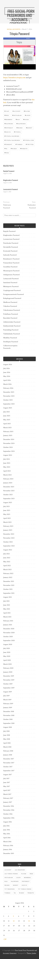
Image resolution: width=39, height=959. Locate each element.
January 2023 (7, 530)
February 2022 (8, 573)
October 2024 (8, 447)
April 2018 (7, 743)
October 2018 (7, 719)
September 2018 (8, 723)
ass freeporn (20, 870)
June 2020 (6, 652)
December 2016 (8, 806)
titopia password (11, 136)
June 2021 (6, 605)
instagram (17, 115)
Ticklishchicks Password (11, 334)
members (8, 119)
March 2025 (7, 427)
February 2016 (8, 845)
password (8, 123)
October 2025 (8, 400)
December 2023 (8, 487)
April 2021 (7, 613)
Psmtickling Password (10, 330)
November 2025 (9, 396)
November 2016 (8, 810)
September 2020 (9, 640)
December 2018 (8, 711)
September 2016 (8, 818)
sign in (7, 132)
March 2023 (7, 522)
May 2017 (6, 786)
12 (14, 921)
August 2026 (7, 364)
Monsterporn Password (11, 271)
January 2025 (7, 435)
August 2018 (7, 727)
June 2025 (6, 416)
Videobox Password (10, 306)
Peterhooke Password (10, 243)
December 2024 (8, 439)
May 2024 (6, 467)
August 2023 (7, 502)
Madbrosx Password (10, 302)
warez (14, 148)
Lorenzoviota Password (10, 189)
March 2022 (7, 569)
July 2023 (6, 506)
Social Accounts (13, 29)
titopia (17, 132)
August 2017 (7, 774)
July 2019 (6, 696)
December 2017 (8, 759)
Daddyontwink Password (11, 326)
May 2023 (6, 514)
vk (5, 148)
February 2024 (8, 479)
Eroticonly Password (10, 251)
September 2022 (9, 546)
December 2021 (8, 581)
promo (19, 127)
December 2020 (8, 629)
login (27, 115)
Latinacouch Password (11, 279)
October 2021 (7, 589)
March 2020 (7, 664)
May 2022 (6, 562)
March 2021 (7, 617)
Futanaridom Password (11, 263)
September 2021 (8, 593)
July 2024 (6, 459)
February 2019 (8, 703)
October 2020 (8, 636)
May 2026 (6, 376)
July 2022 (6, 554)
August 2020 (7, 644)
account (16, 111)
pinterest (8, 127)
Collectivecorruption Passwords (10, 347)
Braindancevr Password (11, 259)
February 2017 (8, 798)
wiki (6, 152)
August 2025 (7, 408)
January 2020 (7, 672)
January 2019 (7, 707)
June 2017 (6, 782)
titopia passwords (12, 140)
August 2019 (7, 692)
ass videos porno (11, 874)
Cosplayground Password (12, 290)
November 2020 (9, 633)
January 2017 (7, 802)
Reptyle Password (8, 171)
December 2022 (8, 534)
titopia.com (28, 140)
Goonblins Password (10, 267)
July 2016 (6, 826)
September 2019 (8, 688)
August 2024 (7, 455)
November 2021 (8, 585)
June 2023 (6, 510)
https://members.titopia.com (14, 77)
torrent (8, 144)
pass (18, 119)
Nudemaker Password (32, 206)
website (24, 148)
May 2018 (6, 739)
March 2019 (7, 700)
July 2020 (6, 648)
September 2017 (8, 771)
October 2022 (8, 542)
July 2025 (6, 412)
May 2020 (6, 656)
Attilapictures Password (11, 275)
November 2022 (9, 538)
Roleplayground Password (12, 298)
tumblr (18, 144)
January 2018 (7, 755)
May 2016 (6, 834)
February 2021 (8, 621)
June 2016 (6, 830)
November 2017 (8, 763)
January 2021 (7, 625)
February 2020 (8, 668)
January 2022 (7, 577)
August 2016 (7, 822)
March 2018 (7, 747)
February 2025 (8, 431)
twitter (30, 144)
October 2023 (8, 495)
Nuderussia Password (7, 206)
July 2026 (6, 368)
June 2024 (6, 463)
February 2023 (8, 526)
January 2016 (7, 849)
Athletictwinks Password (11, 322)
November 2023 (8, 491)
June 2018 (6, 735)
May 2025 (6, 420)
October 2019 (7, 684)
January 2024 (7, 483)
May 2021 (6, 609)
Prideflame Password (10, 314)
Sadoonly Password (10, 255)
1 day (6, 111)
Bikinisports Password (11, 286)
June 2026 (6, 372)
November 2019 (8, 680)
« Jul (4, 939)
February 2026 (8, 388)
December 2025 (8, 392)
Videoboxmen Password (11, 310)
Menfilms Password (10, 338)
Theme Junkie (31, 953)
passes (26, 119)
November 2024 (9, 443)
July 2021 (6, 601)
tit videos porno (24, 889)
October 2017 (7, 767)
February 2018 (8, 751)
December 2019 (8, 676)
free (6, 115)
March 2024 (7, 475)
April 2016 (7, 838)
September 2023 (9, 498)
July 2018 (6, 731)
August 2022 (7, 550)
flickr (27, 111)
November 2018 (8, 715)
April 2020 (7, 660)
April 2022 (7, 565)
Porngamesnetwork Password (13, 294)
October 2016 (7, 814)
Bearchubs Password (10, 318)
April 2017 (7, 790)
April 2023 (7, 518)
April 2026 (7, 380)
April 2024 (7, 471)
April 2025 (7, 424)
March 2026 (7, 384)
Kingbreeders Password (10, 180)
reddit (29, 127)
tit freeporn (9, 889)
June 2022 (6, 558)
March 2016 (7, 841)
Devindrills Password (10, 247)
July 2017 (6, 778)
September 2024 (9, 451)
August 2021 (7, 597)
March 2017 (7, 794)
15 (29, 921)
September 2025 (9, 404)
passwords (21, 123)
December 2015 (8, 853)
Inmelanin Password (10, 282)
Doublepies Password (10, 342)
